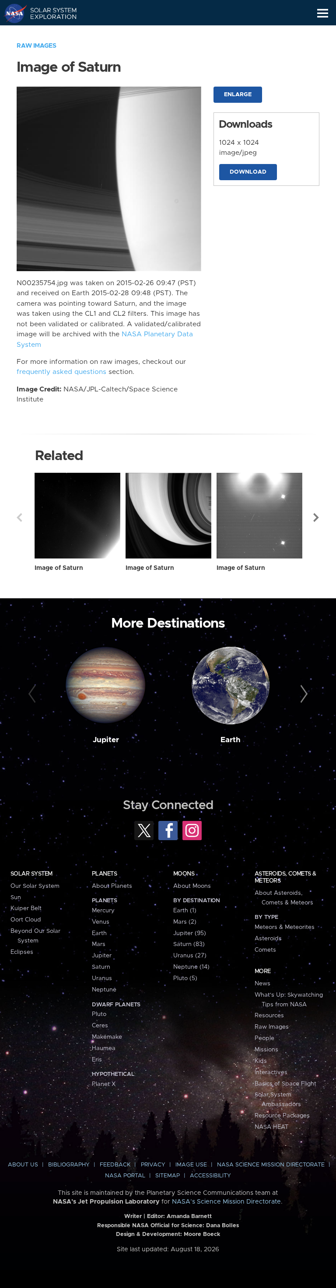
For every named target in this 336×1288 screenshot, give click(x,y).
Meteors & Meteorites (285, 927)
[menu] (322, 13)
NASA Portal (125, 1176)
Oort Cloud (25, 920)
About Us (23, 1165)
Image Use (191, 1165)
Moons (183, 874)
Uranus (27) (189, 956)
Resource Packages (282, 1116)
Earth (230, 740)
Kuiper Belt (26, 908)
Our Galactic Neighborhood (48, 33)
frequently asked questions (61, 372)
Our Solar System (35, 886)
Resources (269, 1015)
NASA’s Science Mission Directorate (226, 1202)
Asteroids (268, 938)
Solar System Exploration (48, 13)
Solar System (31, 874)
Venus (100, 922)
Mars (98, 944)
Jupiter (106, 740)
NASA (12, 13)
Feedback (115, 1165)
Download (248, 172)
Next (316, 517)
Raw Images (36, 46)
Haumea (104, 1048)
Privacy (153, 1165)
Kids (261, 1061)
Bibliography (69, 1165)
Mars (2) (184, 922)
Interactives (271, 1072)
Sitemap (167, 1176)
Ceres (100, 1026)
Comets (265, 950)
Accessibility (210, 1176)
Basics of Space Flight (285, 1084)
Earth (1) (184, 911)
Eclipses (21, 952)
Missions (266, 1050)
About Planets (112, 886)
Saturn (101, 967)
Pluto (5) (185, 978)
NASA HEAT (271, 1127)
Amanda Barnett (189, 1216)
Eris (97, 1060)
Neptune (104, 990)
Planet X (104, 1084)
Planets (104, 874)
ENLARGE (238, 95)
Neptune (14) (191, 967)
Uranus (102, 978)
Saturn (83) (189, 944)
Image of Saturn (59, 568)
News (262, 984)
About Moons (192, 886)
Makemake (107, 1037)
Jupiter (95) (189, 933)
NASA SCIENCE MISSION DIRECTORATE (271, 1165)
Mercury (103, 911)
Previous (19, 517)
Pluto (99, 1014)
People (264, 1038)
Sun (15, 897)
